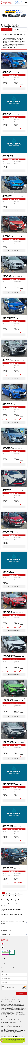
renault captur (7, 195)
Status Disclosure (13, 1031)
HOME (2, 7)
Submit (21, 993)
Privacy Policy (4, 1029)
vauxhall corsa (7, 403)
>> (18, 895)
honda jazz (6, 235)
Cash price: (5, 82)
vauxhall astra (7, 447)
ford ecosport (7, 359)
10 (9, 895)
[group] (14, 60)
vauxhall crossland (9, 317)
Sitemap (17, 1033)
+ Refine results (6, 29)
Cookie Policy (11, 1029)
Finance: (16, 82)
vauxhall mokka (8, 155)
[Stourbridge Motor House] (6, 2)
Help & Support (10, 1033)
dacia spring (7, 571)
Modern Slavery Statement (13, 1030)
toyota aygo (7, 489)
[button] (25, 61)
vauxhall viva (7, 71)
